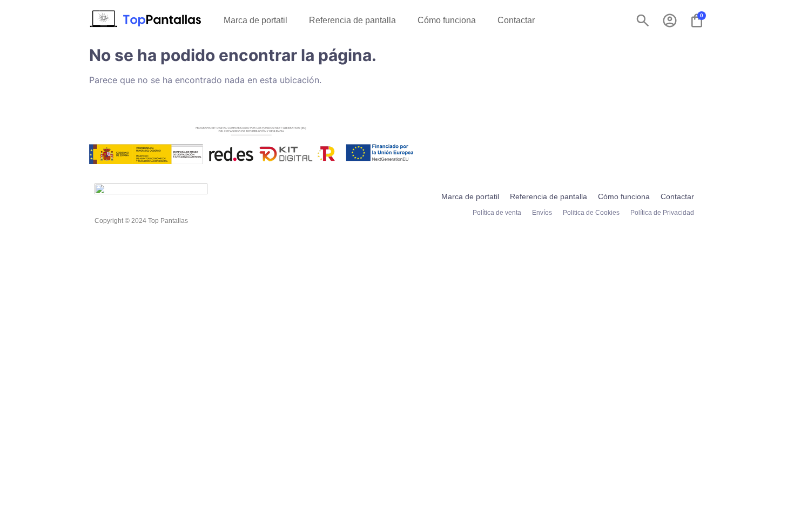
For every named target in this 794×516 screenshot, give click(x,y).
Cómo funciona (447, 20)
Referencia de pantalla (352, 20)
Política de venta (497, 212)
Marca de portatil (255, 20)
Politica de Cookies (591, 212)
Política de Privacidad (662, 212)
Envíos (542, 212)
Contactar (516, 20)
